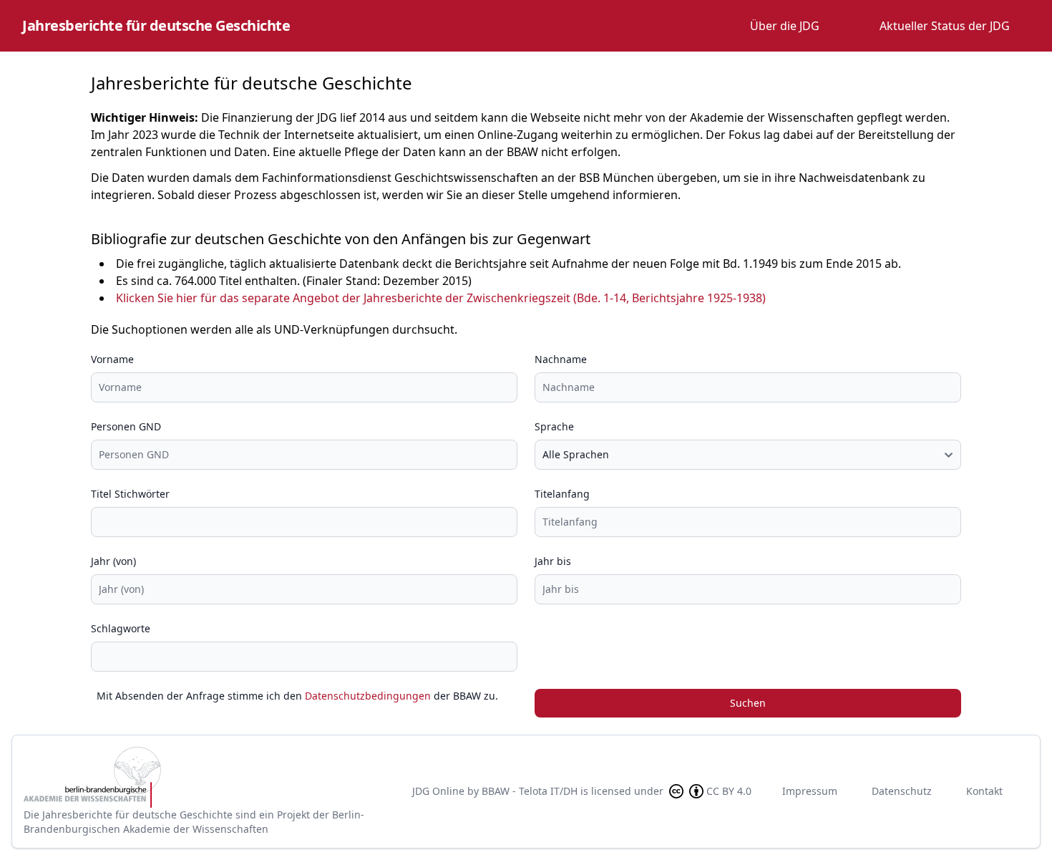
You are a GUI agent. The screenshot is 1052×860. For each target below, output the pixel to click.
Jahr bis (553, 561)
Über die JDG (784, 26)
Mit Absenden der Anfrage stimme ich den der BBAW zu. (297, 695)
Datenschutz (902, 791)
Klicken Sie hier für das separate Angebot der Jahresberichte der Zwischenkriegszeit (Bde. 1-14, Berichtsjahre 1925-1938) (441, 298)
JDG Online (438, 791)
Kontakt (984, 791)
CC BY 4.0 (728, 791)
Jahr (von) (113, 561)
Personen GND (126, 426)
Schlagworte (120, 628)
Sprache (554, 426)
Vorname (112, 359)
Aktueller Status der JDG (945, 26)
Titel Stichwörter (130, 494)
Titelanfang (562, 494)
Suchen (748, 703)
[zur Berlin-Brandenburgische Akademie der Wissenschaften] (207, 777)
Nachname (561, 359)
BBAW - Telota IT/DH (530, 791)
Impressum (809, 791)
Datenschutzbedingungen (368, 695)
